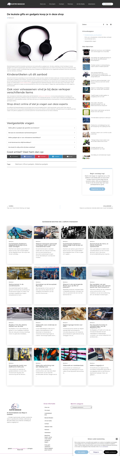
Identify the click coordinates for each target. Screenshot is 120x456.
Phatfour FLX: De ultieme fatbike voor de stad (18, 325)
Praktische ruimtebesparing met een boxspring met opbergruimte (100, 125)
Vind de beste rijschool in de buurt (101, 117)
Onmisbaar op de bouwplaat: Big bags (46, 285)
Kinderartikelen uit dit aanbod (93, 35)
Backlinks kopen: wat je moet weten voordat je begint (48, 439)
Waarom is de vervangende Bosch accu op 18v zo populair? (73, 286)
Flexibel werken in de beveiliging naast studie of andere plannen (100, 65)
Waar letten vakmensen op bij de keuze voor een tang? (100, 110)
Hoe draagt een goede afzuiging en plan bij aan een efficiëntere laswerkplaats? (101, 59)
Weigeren (96, 452)
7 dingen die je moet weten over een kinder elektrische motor (100, 140)
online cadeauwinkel (25, 82)
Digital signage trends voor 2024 (72, 325)
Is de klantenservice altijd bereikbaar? (41, 142)
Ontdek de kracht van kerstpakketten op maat (98, 148)
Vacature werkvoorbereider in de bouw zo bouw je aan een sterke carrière (100, 82)
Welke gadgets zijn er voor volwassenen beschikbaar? (41, 137)
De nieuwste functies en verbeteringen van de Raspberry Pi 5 (98, 326)
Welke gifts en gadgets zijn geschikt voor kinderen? (41, 128)
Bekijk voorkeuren (110, 452)
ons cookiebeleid (104, 446)
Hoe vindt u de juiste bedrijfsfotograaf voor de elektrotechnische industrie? (99, 104)
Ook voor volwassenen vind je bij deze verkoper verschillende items (98, 38)
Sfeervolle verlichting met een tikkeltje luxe (45, 366)
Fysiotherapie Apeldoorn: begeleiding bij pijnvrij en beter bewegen (18, 245)
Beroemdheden (49, 417)
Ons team (52, 4)
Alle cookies (81, 452)
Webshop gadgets (41, 164)
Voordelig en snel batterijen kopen (101, 155)
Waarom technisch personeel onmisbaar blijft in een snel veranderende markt (46, 245)
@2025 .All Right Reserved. (20, 449)
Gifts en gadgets (28, 164)
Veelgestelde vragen (90, 41)
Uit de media (48, 420)
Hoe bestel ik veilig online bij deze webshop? (41, 147)
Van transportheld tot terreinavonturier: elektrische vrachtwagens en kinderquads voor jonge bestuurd (101, 74)
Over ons (43, 4)
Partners (70, 4)
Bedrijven (11, 18)
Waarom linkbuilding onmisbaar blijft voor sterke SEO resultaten (100, 88)
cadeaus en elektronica (44, 96)
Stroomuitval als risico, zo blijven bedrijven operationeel (99, 245)
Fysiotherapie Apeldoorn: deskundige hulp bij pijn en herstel (73, 245)
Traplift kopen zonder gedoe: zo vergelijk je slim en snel (100, 96)
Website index (48, 426)
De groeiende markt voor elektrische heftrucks (18, 366)
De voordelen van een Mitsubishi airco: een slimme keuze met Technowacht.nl (100, 286)
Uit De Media (81, 4)
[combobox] (107, 4)
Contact (61, 4)
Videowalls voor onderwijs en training (46, 325)
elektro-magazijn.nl (97, 365)
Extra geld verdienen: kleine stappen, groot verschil (49, 447)
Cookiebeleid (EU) (48, 414)
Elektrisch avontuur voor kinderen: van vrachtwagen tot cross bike (101, 50)
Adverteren (91, 4)
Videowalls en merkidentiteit (73, 365)
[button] (117, 439)
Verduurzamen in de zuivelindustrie (16, 285)
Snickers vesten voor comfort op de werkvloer (101, 133)
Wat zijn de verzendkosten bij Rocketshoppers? (41, 132)
